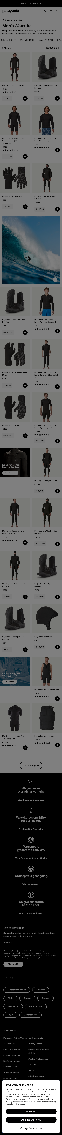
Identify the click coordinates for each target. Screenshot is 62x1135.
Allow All (31, 1111)
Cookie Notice (41, 1101)
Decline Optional (31, 1119)
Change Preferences (31, 1128)
